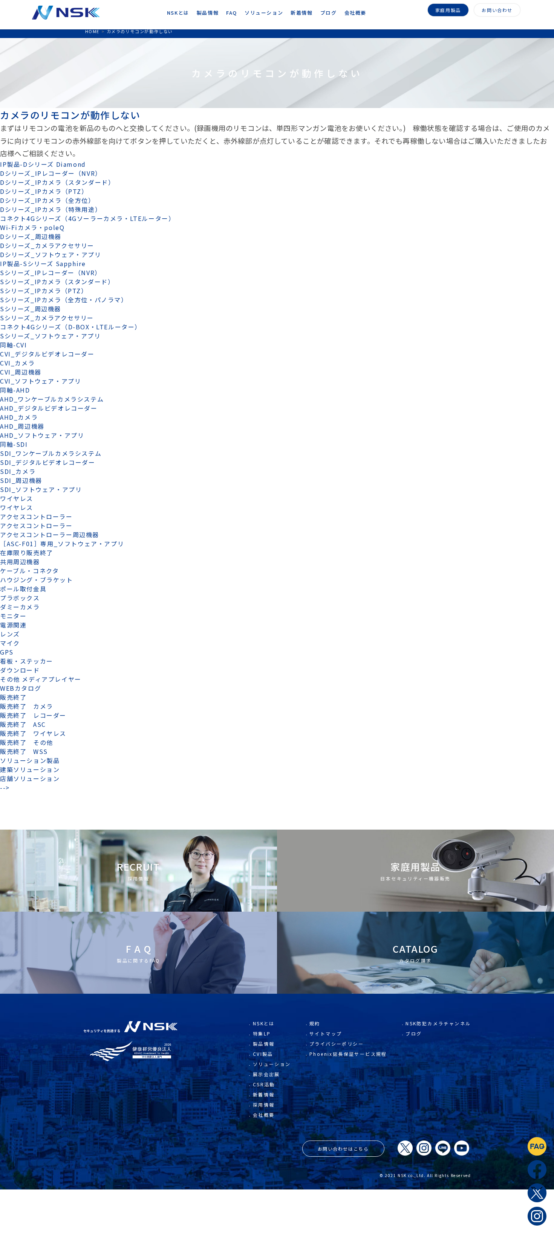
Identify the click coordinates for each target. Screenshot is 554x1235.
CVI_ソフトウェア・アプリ (40, 380)
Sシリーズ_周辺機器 (30, 308)
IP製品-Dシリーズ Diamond (43, 164)
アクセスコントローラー (36, 516)
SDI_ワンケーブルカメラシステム (50, 453)
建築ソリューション (30, 769)
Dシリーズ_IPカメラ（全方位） (47, 200)
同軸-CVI (13, 344)
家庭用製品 (448, 10)
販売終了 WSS (24, 751)
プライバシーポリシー (336, 1043)
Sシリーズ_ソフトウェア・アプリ (50, 335)
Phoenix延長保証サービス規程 (348, 1054)
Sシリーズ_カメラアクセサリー (47, 317)
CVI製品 (263, 1054)
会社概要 (264, 1115)
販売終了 (13, 697)
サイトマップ (325, 1033)
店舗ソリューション (30, 778)
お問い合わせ (497, 10)
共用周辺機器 (20, 561)
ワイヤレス (16, 498)
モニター (13, 615)
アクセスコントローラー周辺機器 (49, 534)
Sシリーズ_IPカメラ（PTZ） (44, 290)
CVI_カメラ (17, 362)
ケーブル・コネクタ (29, 570)
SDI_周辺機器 (21, 480)
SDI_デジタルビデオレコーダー (47, 462)
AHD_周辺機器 (22, 426)
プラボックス (20, 597)
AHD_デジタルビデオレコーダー (49, 408)
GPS (7, 651)
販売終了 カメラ (30, 706)
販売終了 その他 (26, 742)
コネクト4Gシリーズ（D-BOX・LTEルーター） (70, 326)
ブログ (414, 1033)
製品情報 (264, 1043)
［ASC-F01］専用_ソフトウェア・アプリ (62, 543)
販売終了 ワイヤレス (33, 733)
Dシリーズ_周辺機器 (30, 236)
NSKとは (264, 1023)
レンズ (10, 633)
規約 (314, 1023)
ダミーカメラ (20, 606)
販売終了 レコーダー (36, 715)
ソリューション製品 (30, 760)
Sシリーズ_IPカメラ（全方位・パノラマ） (64, 299)
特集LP (262, 1033)
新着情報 (264, 1094)
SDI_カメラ (17, 471)
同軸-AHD (15, 389)
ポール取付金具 (23, 588)
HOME (92, 31)
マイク (10, 642)
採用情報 (264, 1104)
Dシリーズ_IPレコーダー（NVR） (51, 173)
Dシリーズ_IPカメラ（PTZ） (44, 191)
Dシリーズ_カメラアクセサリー (47, 245)
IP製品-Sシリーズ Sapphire (43, 263)
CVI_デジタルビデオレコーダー (47, 353)
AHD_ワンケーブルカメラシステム (52, 399)
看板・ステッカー (26, 660)
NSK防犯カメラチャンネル (438, 1023)
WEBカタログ (20, 688)
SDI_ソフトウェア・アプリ (41, 489)
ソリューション (272, 1064)
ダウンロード (20, 670)
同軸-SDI (14, 444)
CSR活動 (264, 1084)
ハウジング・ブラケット (36, 579)
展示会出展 (266, 1074)
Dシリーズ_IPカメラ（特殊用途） (50, 209)
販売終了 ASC (23, 724)
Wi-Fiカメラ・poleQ (32, 227)
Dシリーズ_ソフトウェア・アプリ (50, 254)
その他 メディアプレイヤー (40, 679)
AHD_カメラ (19, 417)
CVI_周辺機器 (20, 371)
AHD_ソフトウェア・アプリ (42, 435)
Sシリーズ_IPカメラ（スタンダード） (57, 281)
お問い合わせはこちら (343, 1148)
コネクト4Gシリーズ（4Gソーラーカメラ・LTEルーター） (87, 218)
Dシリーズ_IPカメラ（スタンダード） (57, 182)
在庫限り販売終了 (26, 552)
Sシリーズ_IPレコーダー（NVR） (50, 272)
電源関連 (13, 624)
